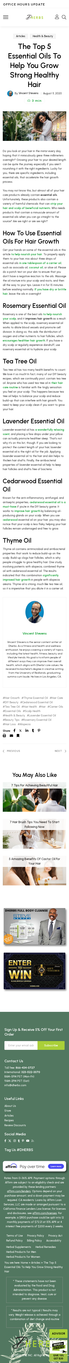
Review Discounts (15, 1125)
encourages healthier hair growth (24, 340)
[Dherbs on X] (9, 1140)
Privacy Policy (35, 1235)
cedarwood (10, 519)
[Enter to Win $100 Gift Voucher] (34, 970)
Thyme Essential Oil (36, 698)
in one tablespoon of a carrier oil (40, 263)
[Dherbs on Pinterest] (23, 1140)
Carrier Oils (56, 706)
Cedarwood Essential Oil (37, 702)
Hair (43, 706)
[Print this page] (4, 736)
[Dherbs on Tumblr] (19, 1140)
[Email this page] (11, 736)
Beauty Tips (12, 720)
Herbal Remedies (46, 1247)
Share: (7, 730)
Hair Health (30, 706)
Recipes (9, 1120)
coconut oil (36, 267)
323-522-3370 (30, 1072)
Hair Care (57, 698)
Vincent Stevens (28, 93)
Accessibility (53, 1240)
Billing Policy (34, 1240)
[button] (34, 100)
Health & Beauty (43, 36)
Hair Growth (12, 698)
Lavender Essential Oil (42, 715)
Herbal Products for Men (21, 1252)
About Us (10, 1106)
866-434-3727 (25, 1067)
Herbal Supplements (18, 1247)
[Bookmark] (18, 736)
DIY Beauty (11, 702)
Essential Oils (13, 711)
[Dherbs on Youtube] (27, 1140)
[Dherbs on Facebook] (5, 1140)
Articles (20, 36)
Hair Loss (10, 724)
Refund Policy (14, 1240)
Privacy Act (55, 1235)
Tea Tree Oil (12, 706)
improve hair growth (27, 511)
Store (7, 1110)
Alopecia (25, 724)
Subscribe (51, 1045)
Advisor (58, 1333)
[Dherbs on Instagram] (14, 1140)
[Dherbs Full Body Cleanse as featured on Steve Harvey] (34, 926)
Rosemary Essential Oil (37, 720)
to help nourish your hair (26, 254)
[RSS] (32, 1140)
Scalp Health (32, 711)
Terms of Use (14, 1235)
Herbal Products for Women (23, 1256)
